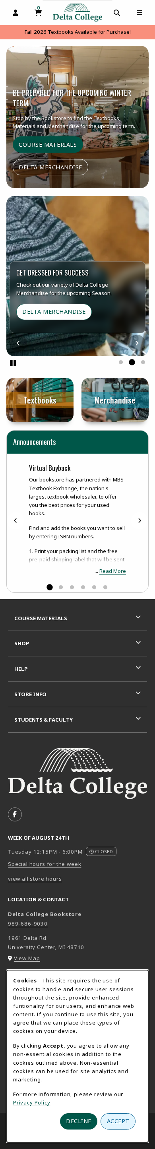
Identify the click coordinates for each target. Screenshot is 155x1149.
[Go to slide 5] (94, 587)
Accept (118, 1121)
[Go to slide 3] (143, 362)
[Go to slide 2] (132, 362)
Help (21, 668)
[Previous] (18, 342)
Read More (112, 570)
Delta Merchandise (50, 167)
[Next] (136, 342)
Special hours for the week (44, 864)
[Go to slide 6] (105, 587)
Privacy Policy (31, 1102)
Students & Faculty (43, 719)
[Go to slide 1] (121, 362)
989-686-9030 (28, 923)
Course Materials (48, 144)
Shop (21, 643)
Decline (78, 1121)
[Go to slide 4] (83, 587)
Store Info (30, 694)
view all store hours (35, 878)
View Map (27, 958)
